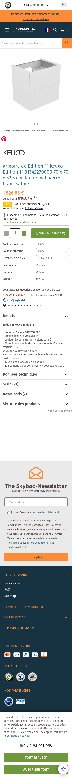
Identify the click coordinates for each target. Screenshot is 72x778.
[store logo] (23, 30)
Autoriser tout (36, 769)
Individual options (36, 746)
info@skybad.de (16, 300)
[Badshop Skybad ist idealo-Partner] (8, 701)
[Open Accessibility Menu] (63, 769)
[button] (6, 30)
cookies (30, 717)
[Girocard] (35, 654)
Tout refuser (36, 758)
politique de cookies (19, 736)
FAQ (7, 589)
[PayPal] (26, 654)
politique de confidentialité (45, 512)
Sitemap (10, 596)
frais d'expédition (34, 208)
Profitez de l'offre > (36, 19)
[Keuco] (14, 158)
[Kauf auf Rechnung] (44, 654)
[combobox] (31, 43)
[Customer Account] (54, 30)
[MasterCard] (7, 654)
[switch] (64, 5)
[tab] (36, 316)
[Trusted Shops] (8, 676)
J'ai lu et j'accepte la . (35, 512)
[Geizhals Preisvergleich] (20, 701)
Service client (13, 583)
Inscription (36, 557)
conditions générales (40, 542)
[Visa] (16, 654)
